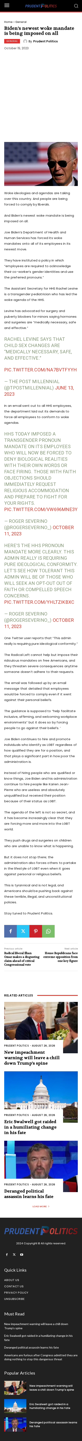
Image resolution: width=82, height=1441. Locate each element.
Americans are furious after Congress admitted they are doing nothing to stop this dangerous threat (41, 1357)
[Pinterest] (35, 931)
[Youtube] (21, 1254)
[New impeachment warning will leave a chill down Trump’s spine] (41, 1027)
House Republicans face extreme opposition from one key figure (60, 956)
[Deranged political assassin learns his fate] (41, 1166)
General (20, 22)
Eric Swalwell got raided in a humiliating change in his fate (30, 1127)
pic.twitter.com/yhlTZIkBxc (39, 602)
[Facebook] (10, 931)
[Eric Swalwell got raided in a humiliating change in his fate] (41, 1097)
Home (8, 22)
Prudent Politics (45, 41)
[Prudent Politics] (26, 41)
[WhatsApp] (48, 931)
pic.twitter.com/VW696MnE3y (41, 509)
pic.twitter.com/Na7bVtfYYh (40, 369)
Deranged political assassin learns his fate (28, 1194)
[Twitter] (23, 931)
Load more (40, 1206)
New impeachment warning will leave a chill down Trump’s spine (32, 1058)
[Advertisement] (41, 97)
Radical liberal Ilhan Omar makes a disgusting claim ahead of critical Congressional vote (22, 958)
